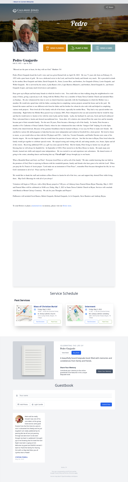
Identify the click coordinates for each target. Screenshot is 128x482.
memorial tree (37, 205)
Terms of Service (69, 473)
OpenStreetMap (66, 476)
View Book (65, 353)
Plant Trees (54, 322)
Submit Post (106, 404)
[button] (24, 311)
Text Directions (40, 322)
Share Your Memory (104, 371)
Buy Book (76, 353)
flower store (67, 205)
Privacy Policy (58, 473)
